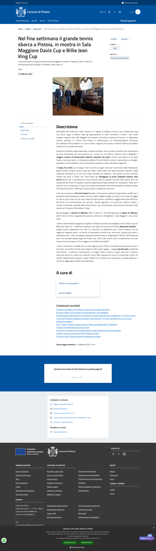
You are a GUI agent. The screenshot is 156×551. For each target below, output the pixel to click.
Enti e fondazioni (22, 483)
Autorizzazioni (83, 490)
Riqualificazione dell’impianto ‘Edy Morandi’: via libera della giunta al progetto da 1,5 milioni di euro (96, 315)
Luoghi (112, 489)
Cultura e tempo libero (55, 475)
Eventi (112, 493)
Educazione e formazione (87, 471)
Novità (27, 29)
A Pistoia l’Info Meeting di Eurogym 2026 (72, 327)
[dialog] (78, 538)
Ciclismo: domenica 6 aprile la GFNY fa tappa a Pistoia (77, 333)
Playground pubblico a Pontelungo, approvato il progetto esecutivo (83, 309)
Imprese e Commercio (55, 483)
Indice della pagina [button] (27, 123)
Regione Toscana (22, 2)
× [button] (153, 528)
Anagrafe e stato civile (55, 471)
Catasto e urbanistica (54, 490)
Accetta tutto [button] (69, 543)
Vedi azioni (124, 39)
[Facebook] (108, 11)
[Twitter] (114, 11)
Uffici (17, 479)
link (98, 538)
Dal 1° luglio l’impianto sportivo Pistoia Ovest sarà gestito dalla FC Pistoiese (86, 324)
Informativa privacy (85, 509)
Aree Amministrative (23, 475)
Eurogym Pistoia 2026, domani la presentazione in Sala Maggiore (82, 312)
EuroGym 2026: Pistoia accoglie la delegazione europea (78, 336)
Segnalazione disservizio (56, 509)
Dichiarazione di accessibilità (88, 517)
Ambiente (81, 483)
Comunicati (37, 29)
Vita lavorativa (52, 479)
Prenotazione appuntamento (57, 505)
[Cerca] (137, 11)
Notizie (112, 471)
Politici (18, 487)
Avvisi (112, 479)
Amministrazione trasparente (89, 505)
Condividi (114, 39)
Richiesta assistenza (54, 517)
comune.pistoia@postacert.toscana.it (30, 525)
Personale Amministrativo (25, 490)
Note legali (82, 513)
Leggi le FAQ (51, 513)
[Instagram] (119, 11)
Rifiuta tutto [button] (87, 542)
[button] (78, 547)
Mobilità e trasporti (54, 494)
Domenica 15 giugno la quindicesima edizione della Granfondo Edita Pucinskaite (88, 330)
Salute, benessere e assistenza (89, 486)
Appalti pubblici (52, 487)
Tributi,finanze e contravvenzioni (90, 479)
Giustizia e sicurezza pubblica (88, 475)
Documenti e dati (22, 494)
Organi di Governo (22, 471)
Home (20, 29)
